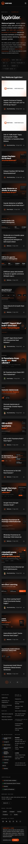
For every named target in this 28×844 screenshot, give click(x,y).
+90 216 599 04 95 (20, 763)
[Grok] (20, 821)
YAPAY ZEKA (16, 59)
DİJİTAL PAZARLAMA (18, 62)
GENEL (5, 65)
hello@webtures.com (20, 765)
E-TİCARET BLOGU (9, 68)
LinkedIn (5, 811)
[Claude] (6, 821)
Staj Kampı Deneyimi (7, 719)
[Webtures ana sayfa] (7, 3)
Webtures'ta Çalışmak (7, 714)
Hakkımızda (5, 697)
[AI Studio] (9, 821)
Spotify (16, 814)
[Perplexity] (13, 821)
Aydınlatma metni (7, 840)
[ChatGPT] (3, 821)
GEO (5, 62)
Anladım (15, 840)
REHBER (15, 65)
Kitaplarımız (18, 699)
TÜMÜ (5, 59)
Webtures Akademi (6, 716)
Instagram (12, 811)
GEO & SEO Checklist (20, 711)
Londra (17, 753)
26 (17, 682)
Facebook (5, 814)
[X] (16, 821)
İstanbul (17, 737)
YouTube (19, 811)
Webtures (5, 12)
